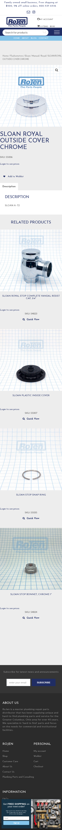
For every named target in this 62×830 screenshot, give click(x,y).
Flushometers (16, 56)
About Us (7, 766)
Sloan (27, 56)
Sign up (16, 823)
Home (17, 38)
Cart (36, 761)
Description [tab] (9, 186)
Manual (35, 56)
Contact (43, 38)
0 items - (42, 27)
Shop (5, 756)
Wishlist (37, 756)
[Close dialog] (58, 801)
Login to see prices (9, 164)
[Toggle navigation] (57, 32)
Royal (43, 56)
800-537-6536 (47, 6)
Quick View (33, 319)
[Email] (28, 12)
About (25, 38)
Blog (34, 38)
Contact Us (8, 772)
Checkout (38, 766)
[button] (57, 70)
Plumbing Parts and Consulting (18, 777)
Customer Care (10, 761)
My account (42, 19)
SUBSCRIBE (43, 682)
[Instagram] (34, 12)
